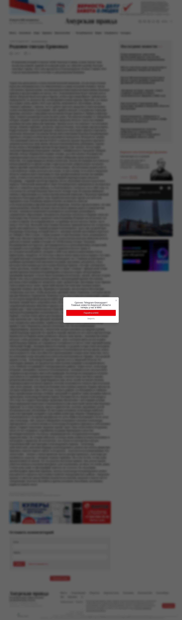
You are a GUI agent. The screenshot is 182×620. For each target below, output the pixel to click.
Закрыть (91, 318)
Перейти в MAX (91, 312)
